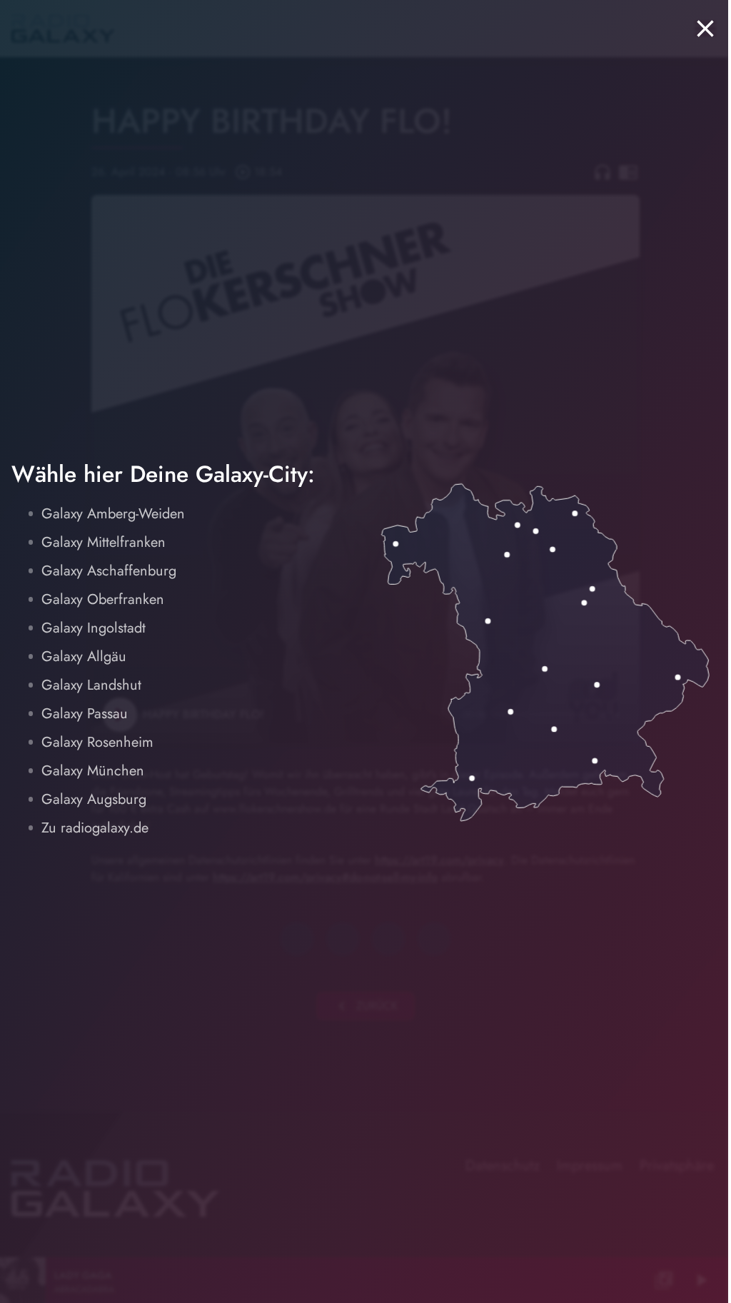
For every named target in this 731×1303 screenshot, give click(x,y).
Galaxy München (92, 770)
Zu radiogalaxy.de (94, 827)
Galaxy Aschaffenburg (108, 570)
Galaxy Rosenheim (97, 742)
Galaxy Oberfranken (102, 599)
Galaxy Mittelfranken (103, 542)
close (705, 28)
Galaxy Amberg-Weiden (113, 513)
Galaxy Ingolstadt (93, 628)
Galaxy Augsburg (93, 799)
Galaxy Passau (84, 713)
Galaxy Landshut (91, 685)
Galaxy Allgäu (83, 656)
